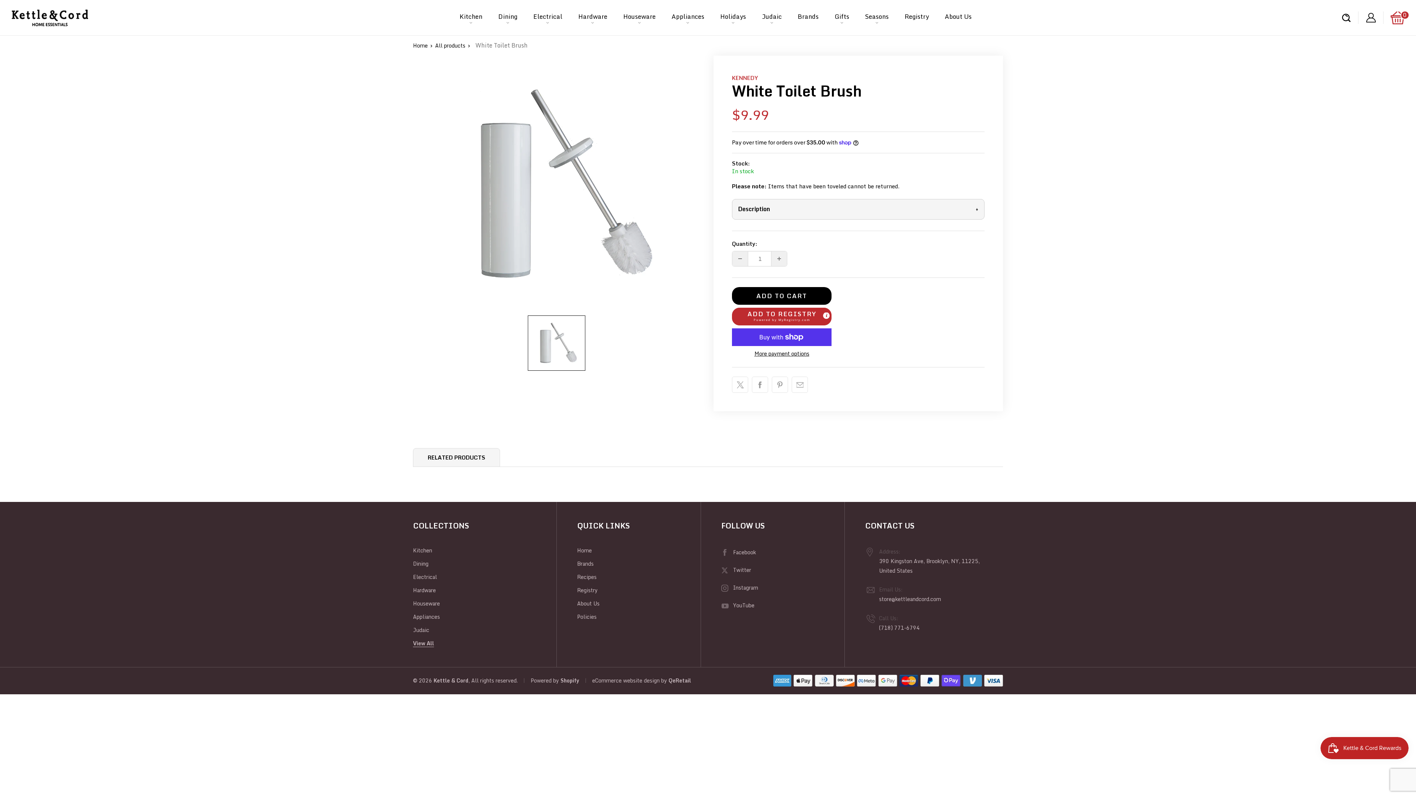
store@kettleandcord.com (910, 599)
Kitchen (470, 16)
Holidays (733, 16)
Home (420, 45)
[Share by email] (800, 385)
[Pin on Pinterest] (780, 385)
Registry (917, 16)
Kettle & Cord (451, 680)
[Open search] (1346, 17)
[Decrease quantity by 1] (740, 258)
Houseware (639, 16)
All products (450, 45)
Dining (507, 16)
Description (858, 209)
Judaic (772, 16)
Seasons (877, 16)
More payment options (781, 353)
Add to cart (781, 296)
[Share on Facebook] (760, 385)
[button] (782, 316)
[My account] (1371, 17)
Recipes (587, 577)
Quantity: (744, 243)
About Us (958, 16)
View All (423, 643)
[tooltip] (826, 315)
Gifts (841, 16)
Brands (808, 16)
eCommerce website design (626, 680)
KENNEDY (745, 77)
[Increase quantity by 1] (779, 258)
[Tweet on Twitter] (740, 385)
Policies (587, 616)
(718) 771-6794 (899, 628)
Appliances (687, 16)
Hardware (592, 16)
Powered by (545, 680)
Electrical (547, 16)
